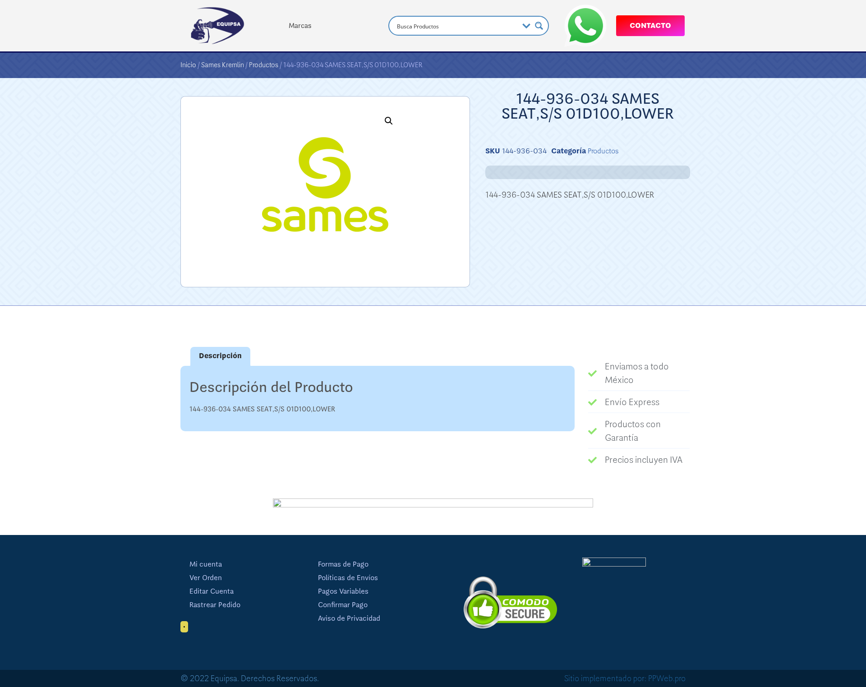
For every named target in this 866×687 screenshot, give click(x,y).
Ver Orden (205, 578)
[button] (389, 121)
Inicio (188, 64)
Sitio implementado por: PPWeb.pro (625, 678)
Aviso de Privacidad (349, 618)
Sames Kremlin (222, 64)
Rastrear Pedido (214, 605)
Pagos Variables (343, 591)
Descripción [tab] (220, 356)
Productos (263, 64)
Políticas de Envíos (348, 578)
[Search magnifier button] (539, 25)
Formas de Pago (343, 564)
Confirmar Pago (343, 605)
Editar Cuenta (211, 591)
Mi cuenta (205, 564)
